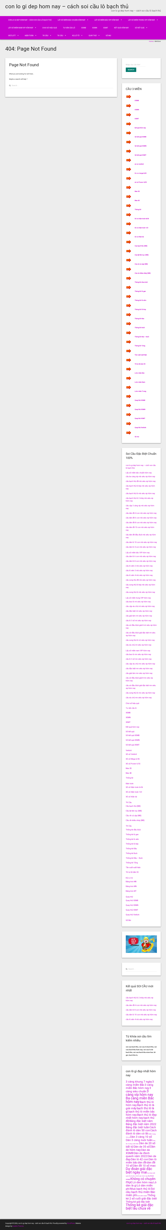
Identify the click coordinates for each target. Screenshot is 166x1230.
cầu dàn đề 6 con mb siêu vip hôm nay (141, 518)
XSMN (94, 28)
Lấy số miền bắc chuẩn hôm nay (71, 20)
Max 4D (137, 200)
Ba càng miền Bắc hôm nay (140, 1100)
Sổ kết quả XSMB (140, 137)
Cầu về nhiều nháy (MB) (143, 273)
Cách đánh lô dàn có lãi (141, 1132)
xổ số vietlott (139, 164)
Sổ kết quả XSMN (140, 146)
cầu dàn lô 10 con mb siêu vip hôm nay (141, 542)
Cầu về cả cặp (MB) (141, 264)
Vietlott (12, 36)
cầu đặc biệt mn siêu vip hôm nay (139, 668)
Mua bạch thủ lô (140, 1188)
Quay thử (93, 36)
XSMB (83, 28)
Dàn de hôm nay (140, 1148)
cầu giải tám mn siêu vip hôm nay (139, 673)
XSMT (105, 28)
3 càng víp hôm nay (139, 1093)
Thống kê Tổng (140, 346)
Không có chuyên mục (140, 1180)
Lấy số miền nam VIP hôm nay (20, 28)
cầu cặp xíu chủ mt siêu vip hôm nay (140, 606)
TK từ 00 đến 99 (140, 364)
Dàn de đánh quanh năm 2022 (138, 1154)
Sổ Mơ (108, 36)
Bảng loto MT (131, 891)
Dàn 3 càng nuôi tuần (139, 1140)
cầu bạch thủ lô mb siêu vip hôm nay (140, 493)
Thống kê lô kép (140, 309)
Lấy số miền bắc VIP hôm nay (106, 20)
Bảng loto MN (131, 886)
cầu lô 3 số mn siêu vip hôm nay (139, 659)
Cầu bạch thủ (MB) (141, 246)
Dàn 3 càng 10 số (141, 1136)
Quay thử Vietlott (140, 427)
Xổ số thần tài (139, 237)
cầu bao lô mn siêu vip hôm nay (138, 654)
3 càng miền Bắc (140, 1083)
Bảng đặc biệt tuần (137, 1127)
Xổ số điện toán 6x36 (142, 219)
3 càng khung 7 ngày (139, 1081)
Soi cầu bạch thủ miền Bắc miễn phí (140, 1192)
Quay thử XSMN (140, 409)
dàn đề (142, 1162)
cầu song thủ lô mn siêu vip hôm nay (140, 693)
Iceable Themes (18, 1226)
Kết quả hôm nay (121, 28)
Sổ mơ (137, 437)
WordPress (71, 1223)
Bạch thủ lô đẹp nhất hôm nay (141, 1116)
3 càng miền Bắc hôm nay (139, 1086)
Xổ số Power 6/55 (133, 764)
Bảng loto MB (131, 881)
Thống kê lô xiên (140, 300)
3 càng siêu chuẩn (138, 1089)
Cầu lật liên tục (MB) (142, 255)
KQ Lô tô (75, 36)
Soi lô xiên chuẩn (142, 1196)
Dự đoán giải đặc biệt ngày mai (139, 1170)
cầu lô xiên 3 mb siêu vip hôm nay (139, 570)
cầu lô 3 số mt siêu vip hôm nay (138, 620)
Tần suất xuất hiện (141, 355)
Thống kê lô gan (140, 291)
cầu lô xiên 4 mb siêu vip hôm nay (139, 575)
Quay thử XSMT (140, 418)
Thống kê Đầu (139, 318)
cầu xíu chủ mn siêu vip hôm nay (139, 698)
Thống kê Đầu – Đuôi (142, 337)
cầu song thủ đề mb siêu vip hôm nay (141, 580)
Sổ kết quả (139, 28)
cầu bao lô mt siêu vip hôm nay (138, 602)
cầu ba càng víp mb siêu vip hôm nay (140, 476)
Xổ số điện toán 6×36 (134, 787)
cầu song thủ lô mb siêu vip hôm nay (140, 592)
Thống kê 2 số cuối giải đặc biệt (141, 1197)
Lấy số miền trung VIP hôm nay (141, 20)
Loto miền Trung (140, 391)
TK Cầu (45, 36)
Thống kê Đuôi (140, 327)
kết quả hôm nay (140, 128)
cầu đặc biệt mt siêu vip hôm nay (139, 611)
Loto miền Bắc (139, 373)
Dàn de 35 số (142, 1146)
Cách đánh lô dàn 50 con (141, 1129)
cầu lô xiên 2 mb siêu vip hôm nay (139, 566)
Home (151, 41)
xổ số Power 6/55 (141, 182)
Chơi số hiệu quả (49, 28)
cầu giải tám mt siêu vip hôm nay (139, 616)
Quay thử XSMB (140, 400)
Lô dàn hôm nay (143, 1182)
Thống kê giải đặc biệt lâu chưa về (139, 1207)
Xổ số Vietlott (131, 754)
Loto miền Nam (140, 382)
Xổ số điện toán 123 (141, 228)
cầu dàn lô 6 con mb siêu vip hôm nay (141, 556)
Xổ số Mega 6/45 (133, 759)
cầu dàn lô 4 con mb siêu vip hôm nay (141, 547)
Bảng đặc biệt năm (141, 1121)
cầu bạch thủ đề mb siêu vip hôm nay (141, 481)
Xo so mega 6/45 (140, 173)
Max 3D (137, 191)
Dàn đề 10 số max (144, 1165)
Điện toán (29, 36)
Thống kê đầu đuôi (141, 282)
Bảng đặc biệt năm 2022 (141, 1124)
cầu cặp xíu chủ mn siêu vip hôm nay (140, 664)
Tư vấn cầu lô (69, 28)
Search (131, 70)
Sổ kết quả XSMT (140, 155)
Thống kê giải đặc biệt (138, 1201)
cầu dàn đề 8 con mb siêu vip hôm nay (141, 522)
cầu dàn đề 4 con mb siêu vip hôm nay (141, 513)
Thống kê (138, 209)
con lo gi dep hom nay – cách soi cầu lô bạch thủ (67, 6)
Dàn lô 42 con (139, 1159)
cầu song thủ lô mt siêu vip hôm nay (140, 640)
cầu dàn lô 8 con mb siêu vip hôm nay (141, 561)
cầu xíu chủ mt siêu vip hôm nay (138, 645)
